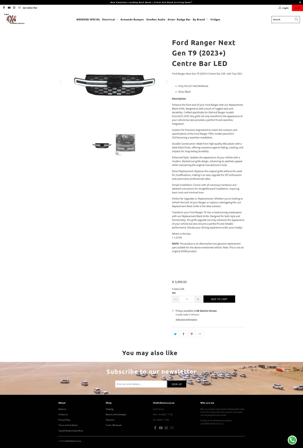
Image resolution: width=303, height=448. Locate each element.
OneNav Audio (155, 19)
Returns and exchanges (116, 414)
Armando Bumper (132, 19)
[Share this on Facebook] (183, 333)
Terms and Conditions (68, 425)
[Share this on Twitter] (175, 333)
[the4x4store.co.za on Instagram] (14, 7)
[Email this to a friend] (200, 333)
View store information (186, 319)
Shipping (109, 409)
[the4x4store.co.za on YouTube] (8, 7)
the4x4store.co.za (73, 441)
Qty (174, 292)
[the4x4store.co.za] (14, 19)
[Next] (166, 81)
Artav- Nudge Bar (179, 19)
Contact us (63, 414)
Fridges (215, 19)
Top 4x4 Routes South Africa (70, 430)
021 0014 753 (30, 7)
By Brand (199, 19)
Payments (110, 419)
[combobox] (285, 19)
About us (62, 409)
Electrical (108, 19)
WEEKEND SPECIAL (88, 19)
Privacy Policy (64, 419)
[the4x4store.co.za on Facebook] (3, 7)
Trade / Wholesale (114, 425)
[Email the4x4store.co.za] (19, 7)
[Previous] (60, 81)
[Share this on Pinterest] (191, 333)
